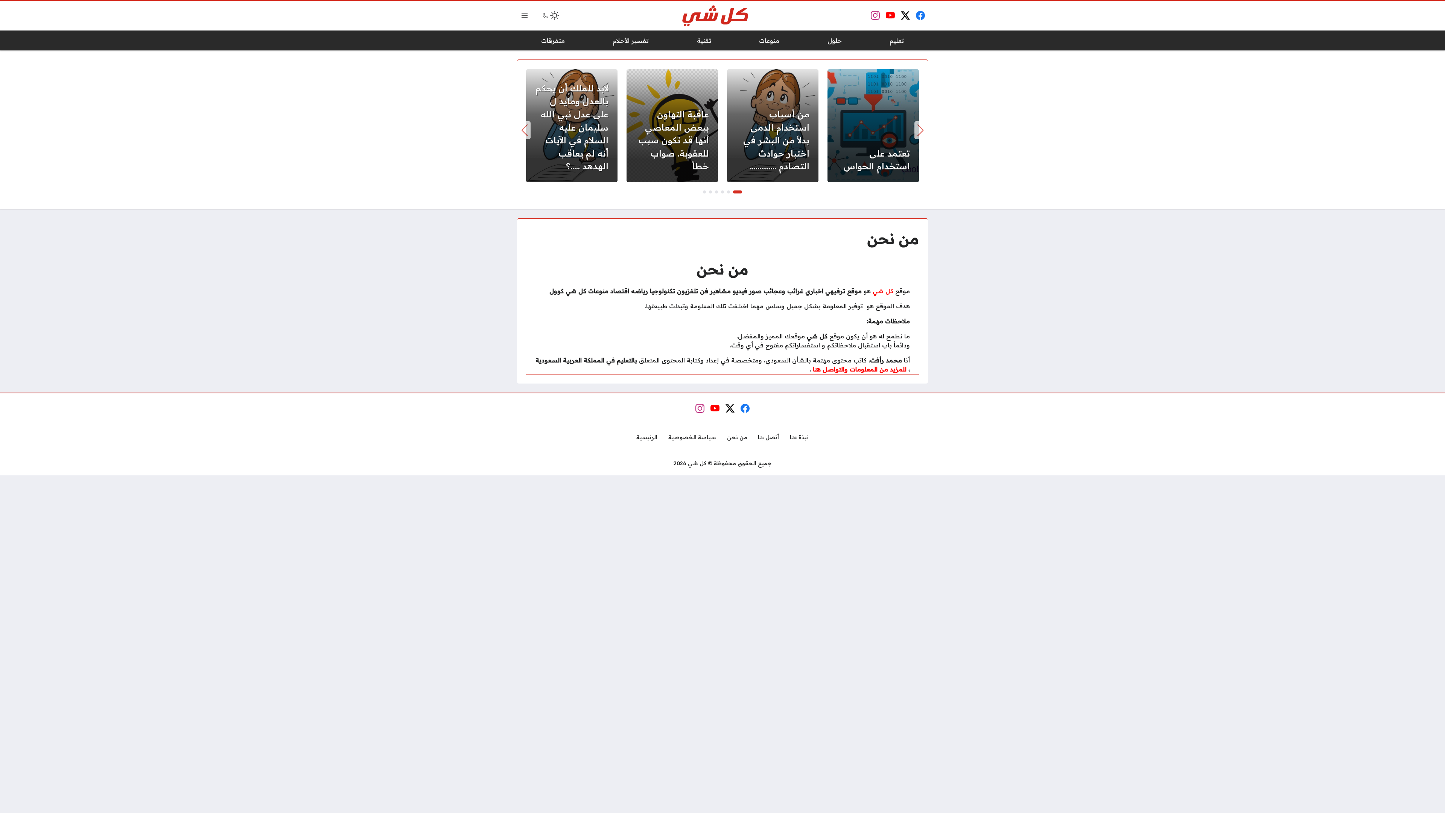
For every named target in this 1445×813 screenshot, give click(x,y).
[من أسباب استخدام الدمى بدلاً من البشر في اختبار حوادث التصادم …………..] (772, 125)
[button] (737, 191)
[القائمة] (524, 15)
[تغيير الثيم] (550, 15)
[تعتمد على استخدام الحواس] (873, 125)
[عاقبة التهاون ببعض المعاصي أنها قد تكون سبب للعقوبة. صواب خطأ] (672, 125)
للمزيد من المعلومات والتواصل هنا (860, 369)
